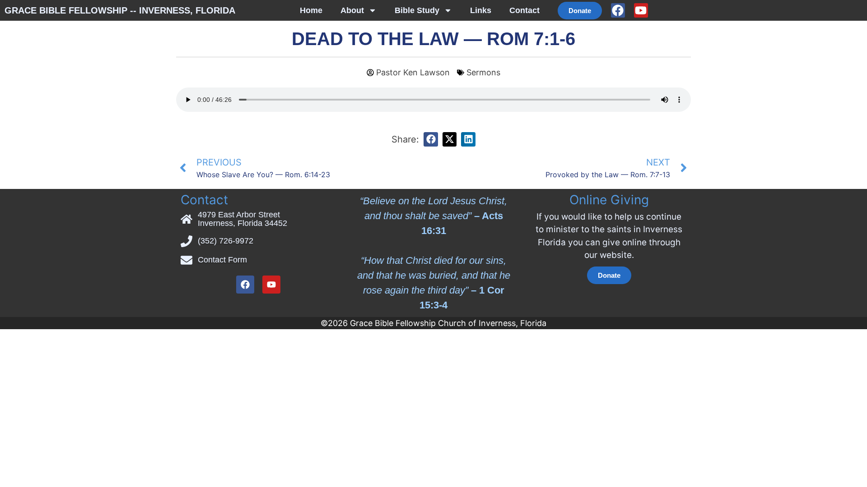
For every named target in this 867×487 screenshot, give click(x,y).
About (352, 10)
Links (480, 10)
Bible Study (417, 10)
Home (311, 10)
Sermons (483, 72)
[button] (431, 139)
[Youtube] (641, 10)
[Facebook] (618, 10)
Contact (524, 10)
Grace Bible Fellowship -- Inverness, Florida (120, 10)
